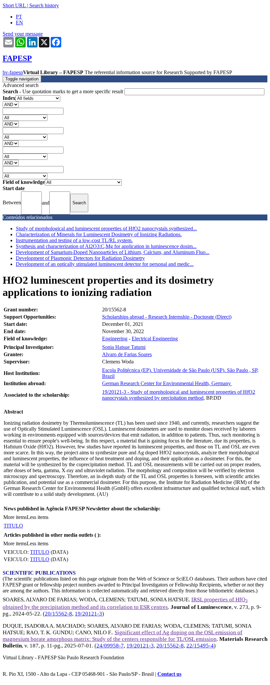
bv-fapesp (13, 72)
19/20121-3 (88, 614)
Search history (44, 5)
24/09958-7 (110, 645)
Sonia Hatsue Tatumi (124, 347)
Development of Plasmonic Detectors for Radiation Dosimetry (80, 258)
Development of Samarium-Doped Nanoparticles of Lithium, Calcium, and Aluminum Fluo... (112, 252)
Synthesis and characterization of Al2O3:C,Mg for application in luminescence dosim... (106, 246)
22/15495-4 (200, 645)
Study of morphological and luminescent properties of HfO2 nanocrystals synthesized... (106, 228)
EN (19, 22)
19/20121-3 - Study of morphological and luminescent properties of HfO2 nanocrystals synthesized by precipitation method (178, 395)
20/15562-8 (58, 614)
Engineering (114, 338)
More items (15, 517)
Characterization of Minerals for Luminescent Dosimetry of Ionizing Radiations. (99, 234)
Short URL (14, 5)
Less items (37, 517)
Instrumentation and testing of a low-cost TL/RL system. (74, 240)
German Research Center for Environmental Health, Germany (167, 383)
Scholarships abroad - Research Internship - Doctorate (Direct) (166, 317)
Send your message (23, 34)
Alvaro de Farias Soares (127, 354)
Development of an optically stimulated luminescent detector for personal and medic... (105, 264)
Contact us (169, 674)
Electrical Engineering (155, 338)
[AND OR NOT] (11, 104)
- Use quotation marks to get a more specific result (63, 91)
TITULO (13, 525)
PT (19, 16)
